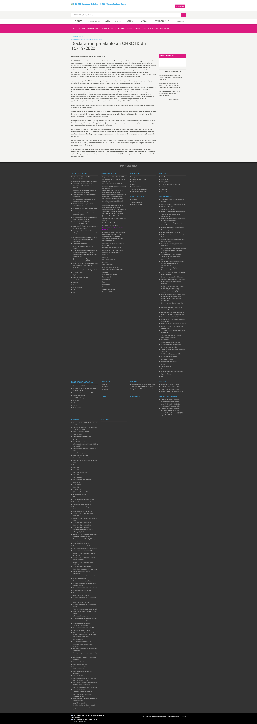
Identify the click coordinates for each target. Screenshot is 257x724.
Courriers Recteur (78, 273)
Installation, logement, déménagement (172, 228)
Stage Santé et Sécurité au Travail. (83, 458)
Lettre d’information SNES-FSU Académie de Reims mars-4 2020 (170, 405)
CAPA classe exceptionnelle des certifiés (85, 618)
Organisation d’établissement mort (142, 389)
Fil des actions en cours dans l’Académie (85, 208)
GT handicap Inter (78, 497)
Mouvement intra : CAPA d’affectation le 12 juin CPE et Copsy (85, 428)
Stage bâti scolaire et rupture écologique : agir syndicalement (82, 691)
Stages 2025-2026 (137, 205)
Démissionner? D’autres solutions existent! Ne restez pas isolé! (112, 251)
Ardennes (76, 400)
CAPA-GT (105, 257)
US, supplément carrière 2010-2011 (112, 184)
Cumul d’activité (107, 292)
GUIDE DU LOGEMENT (168, 209)
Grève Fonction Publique (80, 455)
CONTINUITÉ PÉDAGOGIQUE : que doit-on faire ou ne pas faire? (85, 227)
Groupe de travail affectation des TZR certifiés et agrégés (84, 559)
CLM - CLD (105, 262)
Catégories (135, 177)
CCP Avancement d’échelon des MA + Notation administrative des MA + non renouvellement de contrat (84, 635)
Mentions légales (161, 716)
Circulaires (105, 387)
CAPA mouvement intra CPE (81, 543)
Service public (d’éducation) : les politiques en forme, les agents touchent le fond (85, 233)
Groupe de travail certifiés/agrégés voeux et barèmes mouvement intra (85, 536)
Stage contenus (77, 477)
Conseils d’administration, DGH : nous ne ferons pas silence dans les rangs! (143, 385)
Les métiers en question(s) (139, 189)
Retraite (104, 282)
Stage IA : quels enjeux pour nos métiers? (85, 687)
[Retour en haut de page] (7, 716)
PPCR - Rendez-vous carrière (110, 255)
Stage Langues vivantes (80, 472)
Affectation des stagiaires (80, 616)
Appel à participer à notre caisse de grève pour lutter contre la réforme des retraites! (85, 265)
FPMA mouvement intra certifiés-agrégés (85, 548)
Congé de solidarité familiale (169, 317)
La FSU (163, 364)
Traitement (105, 287)
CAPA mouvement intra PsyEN (82, 546)
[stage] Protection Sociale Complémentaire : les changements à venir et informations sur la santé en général (84, 706)
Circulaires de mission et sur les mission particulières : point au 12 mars (114, 233)
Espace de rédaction (80, 721)
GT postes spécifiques (79, 578)
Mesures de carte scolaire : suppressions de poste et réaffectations (173, 220)
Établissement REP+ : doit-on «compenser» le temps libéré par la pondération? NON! (112, 239)
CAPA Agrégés (77, 485)
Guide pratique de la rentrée (169, 230)
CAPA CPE (76, 487)
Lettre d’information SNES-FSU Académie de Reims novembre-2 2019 (172, 401)
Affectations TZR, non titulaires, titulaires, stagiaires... (82, 178)
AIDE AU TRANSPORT (167, 207)
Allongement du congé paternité (170, 342)
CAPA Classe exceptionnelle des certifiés (85, 569)
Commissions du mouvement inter (83, 502)
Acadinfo (105, 389)
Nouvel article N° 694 (79, 386)
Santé (162, 376)
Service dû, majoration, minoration (171, 308)
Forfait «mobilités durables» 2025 (171, 357)
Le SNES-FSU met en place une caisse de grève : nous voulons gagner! (85, 218)
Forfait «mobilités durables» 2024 (171, 354)
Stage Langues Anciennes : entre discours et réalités (82, 695)
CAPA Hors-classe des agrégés (82, 581)
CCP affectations (78, 639)
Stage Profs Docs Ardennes (81, 662)
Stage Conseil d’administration (82, 480)
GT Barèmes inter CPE (79, 495)
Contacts (183, 716)
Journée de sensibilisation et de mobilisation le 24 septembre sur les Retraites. (83, 186)
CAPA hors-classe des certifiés (82, 525)
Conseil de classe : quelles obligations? (172, 277)
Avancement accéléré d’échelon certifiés (85, 576)
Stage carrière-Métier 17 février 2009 (113, 177)
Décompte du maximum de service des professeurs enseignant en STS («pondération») (172, 263)
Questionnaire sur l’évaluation (111, 216)
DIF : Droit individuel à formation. (112, 223)
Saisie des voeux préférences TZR (83, 551)
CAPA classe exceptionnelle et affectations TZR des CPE (82, 624)
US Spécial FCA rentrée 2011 (110, 225)
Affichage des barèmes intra (81, 532)
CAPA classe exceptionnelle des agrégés (85, 588)
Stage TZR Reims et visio (80, 664)
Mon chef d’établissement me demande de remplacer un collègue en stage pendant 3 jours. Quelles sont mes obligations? (173, 297)
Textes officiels (165, 192)
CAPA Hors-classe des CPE (81, 595)
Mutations (105, 272)
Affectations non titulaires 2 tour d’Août (85, 181)
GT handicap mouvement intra (82, 590)
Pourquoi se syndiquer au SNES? (171, 184)
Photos (75, 285)
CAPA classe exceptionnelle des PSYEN (84, 628)
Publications (164, 179)
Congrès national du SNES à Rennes (83, 499)
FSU (74, 290)
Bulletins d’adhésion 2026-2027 (170, 384)
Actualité (75, 282)
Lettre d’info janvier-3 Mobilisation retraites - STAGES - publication (83, 223)
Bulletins (104, 384)
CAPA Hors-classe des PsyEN (81, 602)
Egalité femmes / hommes (139, 192)
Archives (134, 200)
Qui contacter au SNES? (80, 395)
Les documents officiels (80, 244)
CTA (74, 465)
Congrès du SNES (78, 287)
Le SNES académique (79, 398)
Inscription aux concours (80, 453)
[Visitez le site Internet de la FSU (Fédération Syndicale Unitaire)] (84, 719)
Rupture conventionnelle (109, 275)
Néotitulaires (165, 187)
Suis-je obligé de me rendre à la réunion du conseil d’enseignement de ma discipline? (173, 282)
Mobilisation (76, 280)
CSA (74, 292)
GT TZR (75, 439)
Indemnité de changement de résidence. (173, 212)
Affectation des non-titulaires (82, 437)
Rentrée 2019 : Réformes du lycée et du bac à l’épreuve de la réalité (84, 191)
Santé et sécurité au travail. (140, 179)
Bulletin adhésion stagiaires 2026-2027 (172, 392)
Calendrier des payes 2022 (169, 347)
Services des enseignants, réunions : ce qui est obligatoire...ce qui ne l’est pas (172, 313)
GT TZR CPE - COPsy (79, 442)
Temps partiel (106, 285)
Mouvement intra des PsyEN (81, 630)
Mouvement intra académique (82, 504)
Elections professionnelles (81, 277)
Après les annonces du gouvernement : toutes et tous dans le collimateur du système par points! (84, 213)
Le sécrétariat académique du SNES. (83, 393)
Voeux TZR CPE (77, 434)
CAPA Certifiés (77, 490)
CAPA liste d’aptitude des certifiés (83, 511)
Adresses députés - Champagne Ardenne (173, 204)
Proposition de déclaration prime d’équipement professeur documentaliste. (170, 94)
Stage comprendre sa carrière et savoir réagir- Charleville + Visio (84, 679)
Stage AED (76, 470)
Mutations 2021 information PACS (112, 248)
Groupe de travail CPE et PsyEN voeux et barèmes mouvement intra (85, 540)
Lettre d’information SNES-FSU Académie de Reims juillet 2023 (170, 410)
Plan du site (171, 716)
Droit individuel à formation (110, 267)
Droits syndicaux (166, 367)
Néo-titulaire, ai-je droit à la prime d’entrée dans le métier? (171, 336)
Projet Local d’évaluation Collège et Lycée (85, 270)
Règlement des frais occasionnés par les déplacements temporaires (173, 236)
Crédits (177, 716)
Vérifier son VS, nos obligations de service (173, 324)
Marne (75, 405)
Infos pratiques (165, 182)
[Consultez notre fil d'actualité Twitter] (139, 716)
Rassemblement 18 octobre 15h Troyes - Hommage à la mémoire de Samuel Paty (170, 78)
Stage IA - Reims (78, 676)
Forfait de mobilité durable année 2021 (172, 345)
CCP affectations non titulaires (82, 642)
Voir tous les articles (172, 100)
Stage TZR (76, 467)
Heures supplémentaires (168, 310)
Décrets (163, 369)
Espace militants (166, 374)
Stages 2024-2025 (137, 202)
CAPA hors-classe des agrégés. (82, 523)
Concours (164, 189)
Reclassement (165, 340)
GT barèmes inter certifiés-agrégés (83, 492)
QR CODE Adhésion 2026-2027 (170, 387)
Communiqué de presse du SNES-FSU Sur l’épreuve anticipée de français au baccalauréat (85, 239)
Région (75, 275)
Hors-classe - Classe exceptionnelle (112, 270)
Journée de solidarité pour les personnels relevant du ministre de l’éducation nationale (173, 250)
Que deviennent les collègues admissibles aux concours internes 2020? (85, 260)
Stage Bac (76, 475)
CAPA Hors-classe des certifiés (82, 593)
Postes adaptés (106, 277)
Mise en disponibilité (108, 289)
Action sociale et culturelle (168, 362)
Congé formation (107, 265)
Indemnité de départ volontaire (170, 232)
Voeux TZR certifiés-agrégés (81, 432)
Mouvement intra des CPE (80, 621)
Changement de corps (108, 260)
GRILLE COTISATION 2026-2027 (170, 389)
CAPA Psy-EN (77, 482)
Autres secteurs (136, 187)
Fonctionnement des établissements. (172, 372)
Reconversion (106, 280)
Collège (134, 182)
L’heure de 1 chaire (167, 259)
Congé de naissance (167, 359)
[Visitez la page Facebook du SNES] (137, 716)
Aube (74, 403)
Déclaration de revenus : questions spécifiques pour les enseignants (171, 256)
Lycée (133, 184)
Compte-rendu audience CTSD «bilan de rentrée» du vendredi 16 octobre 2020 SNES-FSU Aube (170, 86)
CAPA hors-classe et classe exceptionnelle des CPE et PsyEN (83, 529)
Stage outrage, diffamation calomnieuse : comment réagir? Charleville (85, 684)
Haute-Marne (77, 408)
